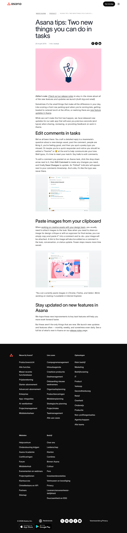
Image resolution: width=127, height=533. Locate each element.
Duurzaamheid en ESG (57, 498)
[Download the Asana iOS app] (26, 526)
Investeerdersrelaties (56, 476)
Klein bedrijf (80, 362)
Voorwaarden (95, 521)
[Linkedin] (67, 521)
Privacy (50, 485)
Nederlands (47, 521)
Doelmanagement (55, 376)
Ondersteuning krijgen (29, 447)
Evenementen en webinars (31, 471)
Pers (49, 471)
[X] (62, 521)
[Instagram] (71, 521)
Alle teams (79, 424)
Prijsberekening (26, 379)
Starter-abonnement (28, 384)
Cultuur (50, 466)
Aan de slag (109, 4)
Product (78, 381)
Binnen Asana (53, 461)
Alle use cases (53, 418)
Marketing (79, 367)
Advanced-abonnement (30, 389)
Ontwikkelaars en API (28, 485)
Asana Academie (26, 452)
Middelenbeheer (26, 413)
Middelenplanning (55, 399)
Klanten (50, 452)
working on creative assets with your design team (63, 227)
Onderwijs (79, 405)
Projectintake (53, 408)
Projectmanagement (28, 408)
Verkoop (78, 386)
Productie (79, 410)
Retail (77, 396)
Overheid (79, 400)
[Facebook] (75, 521)
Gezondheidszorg (83, 391)
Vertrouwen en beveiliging (58, 481)
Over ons (51, 442)
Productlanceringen (56, 394)
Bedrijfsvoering (81, 372)
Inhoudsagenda (54, 367)
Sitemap (23, 495)
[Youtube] (80, 521)
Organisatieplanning (56, 389)
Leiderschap (52, 447)
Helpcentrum (25, 442)
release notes (76, 330)
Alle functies (24, 367)
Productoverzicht (26, 362)
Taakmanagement (55, 413)
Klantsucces (24, 481)
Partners (23, 490)
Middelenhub (25, 466)
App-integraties (26, 399)
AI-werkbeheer (25, 403)
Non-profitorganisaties (85, 415)
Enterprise (23, 394)
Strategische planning (57, 403)
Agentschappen (82, 419)
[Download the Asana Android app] (43, 526)
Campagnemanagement (58, 362)
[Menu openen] (118, 3)
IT (75, 376)
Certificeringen (25, 457)
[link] (41, 14)
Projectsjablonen (26, 476)
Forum (22, 461)
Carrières (51, 457)
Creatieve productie (56, 372)
